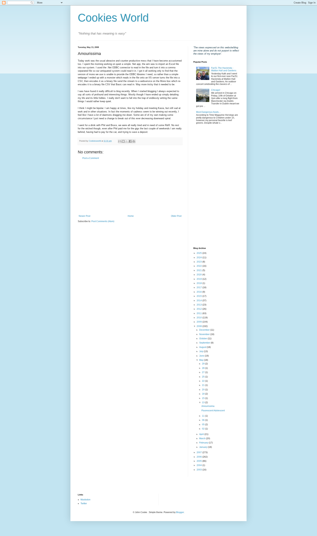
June (202, 356)
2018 (199, 283)
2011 (199, 313)
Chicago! (215, 90)
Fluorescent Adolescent (213, 410)
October (203, 338)
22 (203, 381)
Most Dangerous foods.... (208, 112)
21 (203, 385)
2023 (199, 261)
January (203, 447)
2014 (199, 300)
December (204, 330)
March (202, 438)
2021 (199, 270)
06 (203, 420)
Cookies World (113, 18)
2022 (199, 266)
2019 (199, 279)
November (204, 334)
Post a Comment (90, 158)
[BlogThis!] (123, 141)
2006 (199, 457)
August (203, 347)
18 (203, 394)
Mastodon (85, 499)
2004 (199, 465)
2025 (199, 253)
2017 (199, 287)
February (204, 442)
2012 (199, 309)
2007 (199, 452)
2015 (199, 296)
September (205, 342)
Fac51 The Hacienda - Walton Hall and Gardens (223, 69)
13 (203, 402)
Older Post (176, 216)
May (201, 360)
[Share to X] (127, 141)
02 (203, 428)
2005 (199, 461)
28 (203, 368)
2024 (199, 257)
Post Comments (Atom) (102, 221)
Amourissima (207, 406)
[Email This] (120, 141)
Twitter (84, 503)
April (201, 434)
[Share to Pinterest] (134, 141)
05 (203, 424)
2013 (199, 304)
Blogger (180, 512)
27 (203, 372)
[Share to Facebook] (130, 141)
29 (203, 363)
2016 (199, 292)
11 (203, 416)
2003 (199, 469)
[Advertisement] (130, 187)
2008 (199, 326)
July (201, 351)
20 (203, 389)
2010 (199, 317)
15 (203, 398)
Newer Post (84, 216)
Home (131, 216)
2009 (199, 322)
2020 (199, 274)
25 (203, 376)
